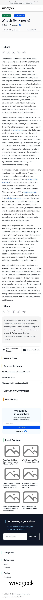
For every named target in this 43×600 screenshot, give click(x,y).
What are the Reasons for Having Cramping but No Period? (11, 508)
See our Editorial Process (12, 350)
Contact (7, 567)
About (6, 564)
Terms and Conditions (17, 597)
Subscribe (21, 427)
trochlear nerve (29, 192)
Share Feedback (33, 350)
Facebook (7, 577)
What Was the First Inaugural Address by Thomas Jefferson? (11, 462)
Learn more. (30, 3)
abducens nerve (14, 198)
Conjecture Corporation (22, 594)
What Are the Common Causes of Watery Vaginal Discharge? (11, 485)
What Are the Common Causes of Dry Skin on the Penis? (30, 485)
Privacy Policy (6, 597)
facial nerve (18, 130)
